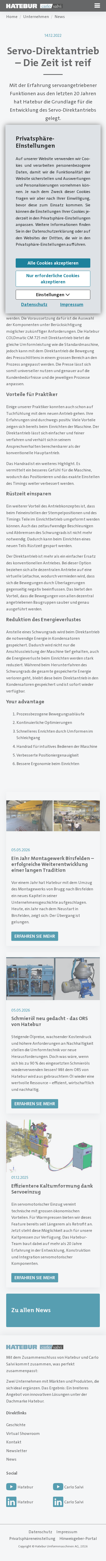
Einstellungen (50, 295)
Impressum (71, 304)
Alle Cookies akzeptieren (53, 263)
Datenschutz (34, 304)
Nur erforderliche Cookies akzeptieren (53, 279)
